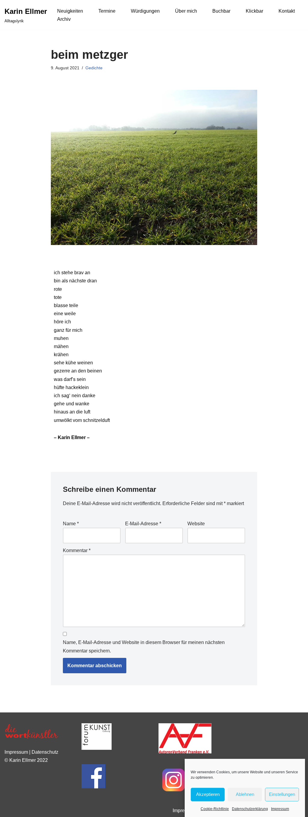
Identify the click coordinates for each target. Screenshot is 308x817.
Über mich (186, 11)
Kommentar (77, 550)
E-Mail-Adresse (143, 523)
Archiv (64, 19)
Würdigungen (145, 11)
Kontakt (287, 11)
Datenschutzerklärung (250, 809)
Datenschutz (45, 752)
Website (196, 523)
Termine (107, 11)
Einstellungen (282, 794)
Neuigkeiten (70, 11)
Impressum (280, 809)
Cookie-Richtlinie (215, 809)
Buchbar (221, 11)
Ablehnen (245, 794)
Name (71, 523)
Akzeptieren (208, 794)
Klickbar (254, 11)
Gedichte (94, 67)
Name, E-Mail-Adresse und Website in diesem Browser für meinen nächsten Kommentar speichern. (144, 646)
